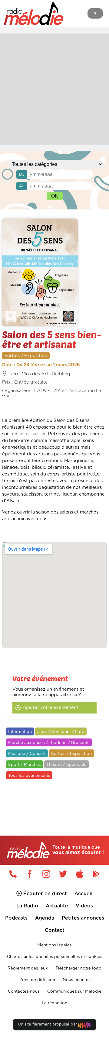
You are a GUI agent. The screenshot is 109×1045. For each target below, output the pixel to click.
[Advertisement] (54, 88)
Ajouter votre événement (50, 707)
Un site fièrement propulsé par (48, 1024)
